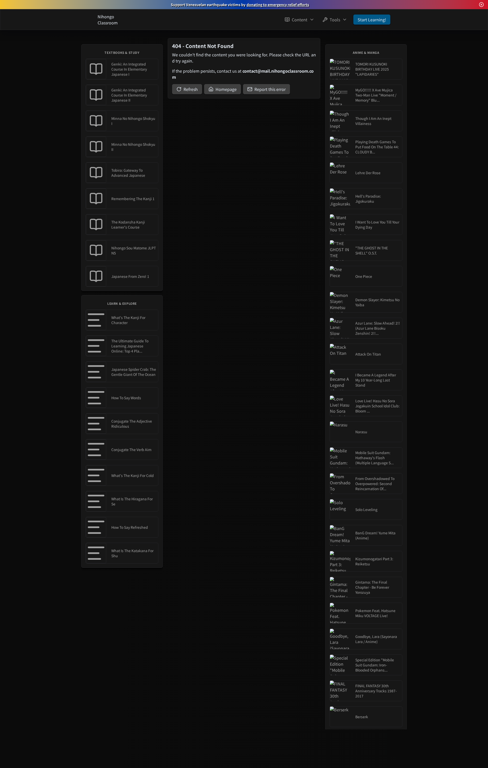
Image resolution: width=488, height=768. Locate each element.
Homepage (226, 89)
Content (299, 20)
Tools (335, 20)
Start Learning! (372, 20)
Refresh (191, 89)
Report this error (270, 89)
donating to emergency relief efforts (278, 4)
